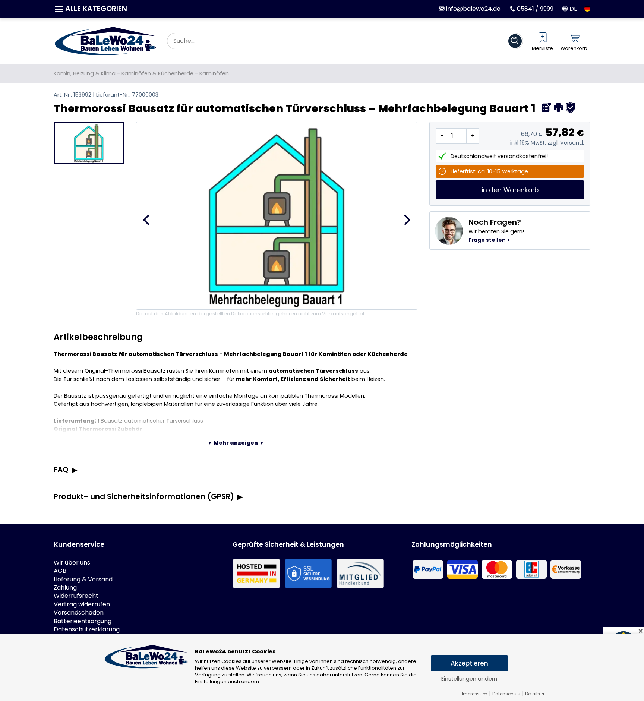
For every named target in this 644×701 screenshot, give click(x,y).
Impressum (474, 694)
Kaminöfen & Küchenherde (157, 73)
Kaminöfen (214, 73)
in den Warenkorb (510, 190)
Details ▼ (535, 694)
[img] (546, 107)
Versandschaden (79, 613)
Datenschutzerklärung (87, 629)
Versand (571, 142)
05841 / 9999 (534, 8)
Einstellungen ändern (469, 678)
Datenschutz (506, 694)
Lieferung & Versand (83, 579)
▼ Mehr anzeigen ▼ (235, 442)
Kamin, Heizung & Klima (85, 73)
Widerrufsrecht (76, 596)
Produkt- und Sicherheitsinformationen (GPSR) (144, 496)
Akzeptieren (469, 663)
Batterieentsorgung (82, 621)
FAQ (61, 469)
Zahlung (65, 588)
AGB (60, 571)
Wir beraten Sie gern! (496, 230)
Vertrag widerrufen (82, 604)
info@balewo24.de (473, 8)
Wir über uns (72, 563)
